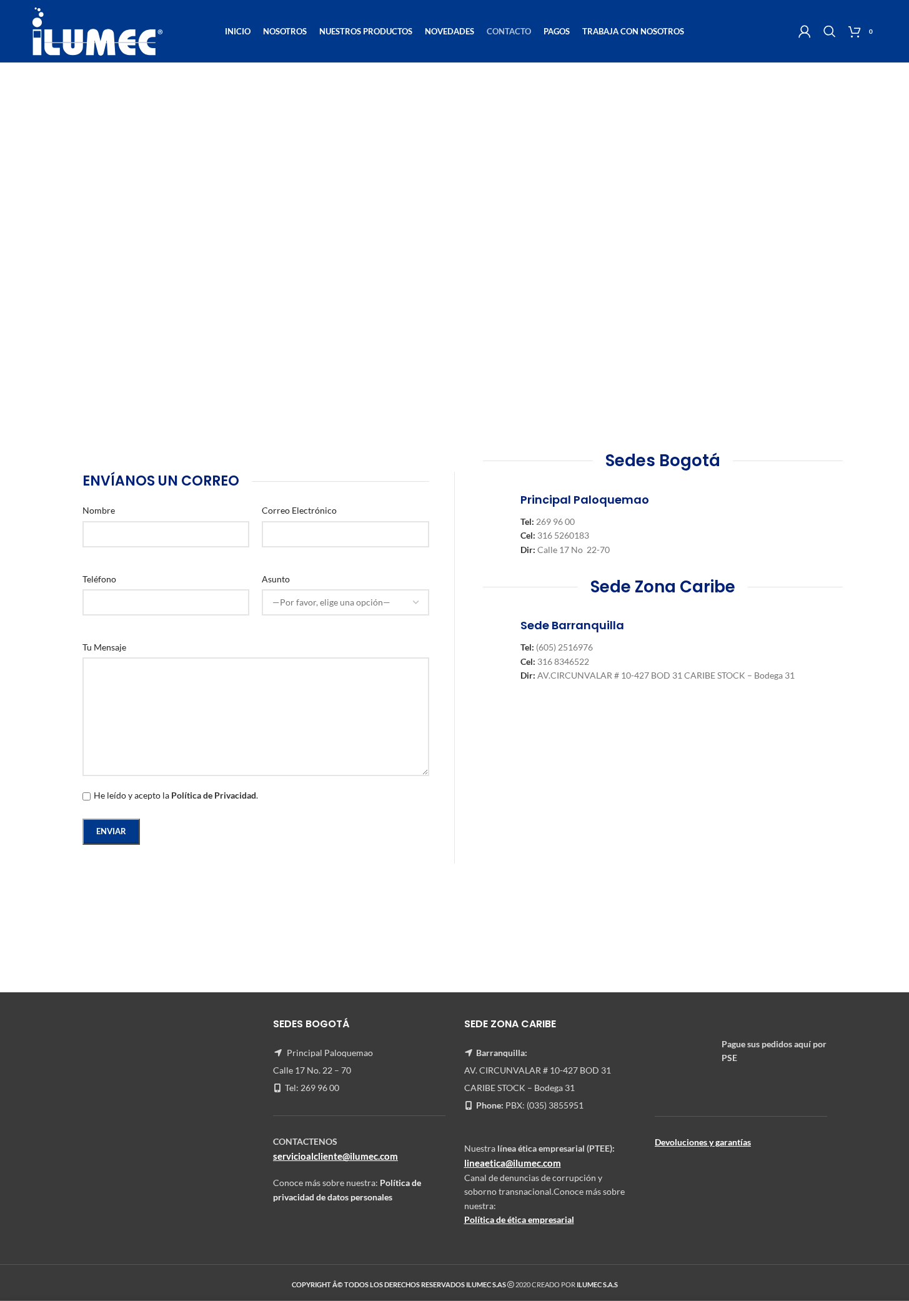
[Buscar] (829, 31)
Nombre (98, 510)
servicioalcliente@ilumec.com (335, 1156)
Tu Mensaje (104, 647)
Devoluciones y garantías (703, 1142)
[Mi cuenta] (804, 31)
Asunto (276, 579)
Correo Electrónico (299, 510)
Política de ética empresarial (519, 1219)
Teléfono (99, 579)
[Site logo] (97, 30)
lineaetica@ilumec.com (512, 1163)
